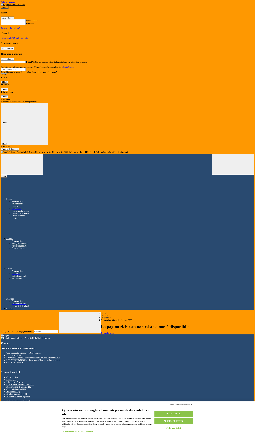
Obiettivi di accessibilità (16, 389)
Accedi (4, 7)
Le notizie (105, 318)
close (4, 176)
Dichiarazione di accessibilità (18, 387)
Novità (104, 315)
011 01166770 (16, 355)
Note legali (11, 380)
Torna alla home (107, 333)
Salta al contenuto (8, 2)
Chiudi (4, 82)
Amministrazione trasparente (18, 396)
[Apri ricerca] (233, 164)
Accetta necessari (173, 421)
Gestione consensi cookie (17, 394)
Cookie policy (12, 377)
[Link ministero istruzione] (13, 4)
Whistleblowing (13, 392)
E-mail (29, 62)
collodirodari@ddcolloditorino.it (36, 358)
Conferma (14, 149)
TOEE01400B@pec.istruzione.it (35, 360)
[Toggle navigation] (22, 164)
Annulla (5, 149)
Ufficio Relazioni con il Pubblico (20, 384)
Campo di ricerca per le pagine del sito (17, 331)
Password (30, 23)
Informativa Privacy (14, 382)
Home (103, 313)
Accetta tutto (173, 414)
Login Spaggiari (69, 67)
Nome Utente (31, 20)
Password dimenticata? (10, 28)
